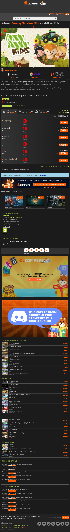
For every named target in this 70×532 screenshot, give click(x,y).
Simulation (19, 217)
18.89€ (63, 160)
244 (4, 138)
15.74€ (63, 153)
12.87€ (63, 145)
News (41, 10)
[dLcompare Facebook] (43, 524)
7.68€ (64, 130)
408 (4, 123)
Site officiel (6, 215)
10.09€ (63, 137)
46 (3, 153)
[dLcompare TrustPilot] (53, 524)
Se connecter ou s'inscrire (59, 10)
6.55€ (64, 122)
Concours (28, 10)
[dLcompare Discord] (66, 524)
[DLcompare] (6, 523)
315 (4, 146)
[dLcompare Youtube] (57, 524)
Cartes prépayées (10, 10)
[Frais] (61, 116)
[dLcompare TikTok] (62, 524)
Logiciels (20, 10)
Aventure (12, 217)
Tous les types (7, 106)
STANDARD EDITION (19, 106)
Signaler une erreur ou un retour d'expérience (54, 166)
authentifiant (43, 175)
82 (3, 130)
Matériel (35, 10)
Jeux (2, 10)
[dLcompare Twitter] (39, 524)
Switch (6, 99)
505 (4, 161)
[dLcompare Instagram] (48, 524)
